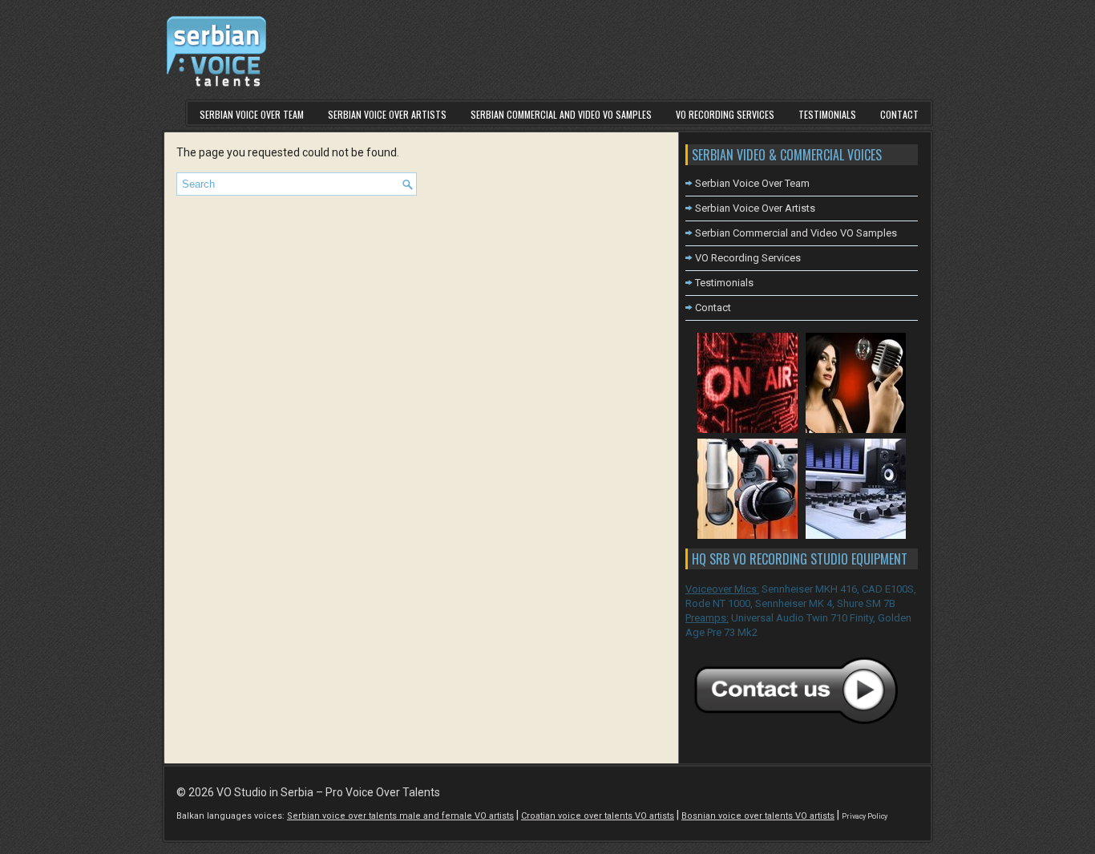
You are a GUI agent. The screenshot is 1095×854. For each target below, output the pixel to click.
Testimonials (827, 114)
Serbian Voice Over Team (252, 114)
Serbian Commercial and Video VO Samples (561, 114)
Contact (899, 114)
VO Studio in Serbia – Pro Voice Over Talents (328, 792)
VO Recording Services (725, 114)
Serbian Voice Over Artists (387, 114)
